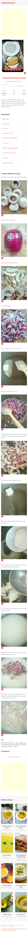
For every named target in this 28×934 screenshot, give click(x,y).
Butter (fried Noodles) (11, 138)
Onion (6, 128)
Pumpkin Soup (7, 914)
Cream (7, 119)
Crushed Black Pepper (13, 148)
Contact (11, 926)
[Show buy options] (25, 143)
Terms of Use (4, 926)
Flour (6, 158)
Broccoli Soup (7, 855)
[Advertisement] (14, 23)
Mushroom (7, 124)
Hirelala (5, 930)
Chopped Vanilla (11, 153)
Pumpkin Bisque (7, 885)
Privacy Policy (19, 925)
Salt (8, 143)
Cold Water (10, 163)
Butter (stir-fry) (9, 133)
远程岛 (14, 930)
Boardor (10, 930)
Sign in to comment (14, 756)
